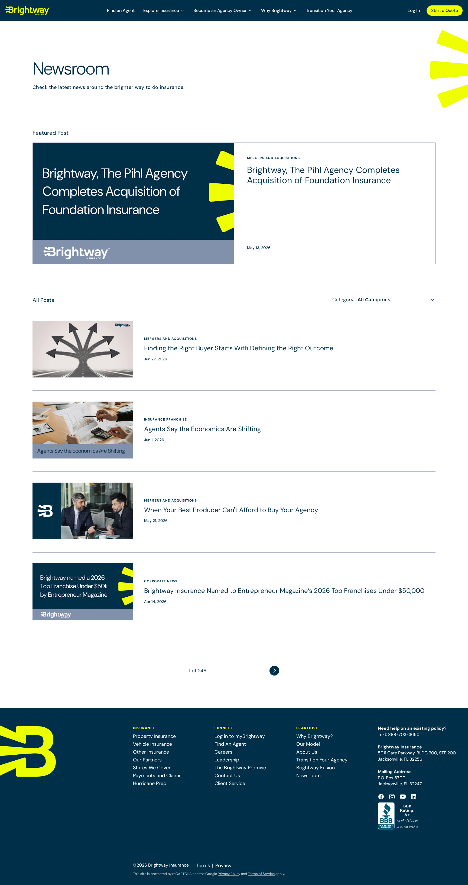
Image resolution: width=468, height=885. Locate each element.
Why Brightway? (314, 736)
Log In (414, 10)
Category (342, 299)
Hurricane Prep (149, 783)
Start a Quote (444, 10)
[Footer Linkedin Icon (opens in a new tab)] (413, 796)
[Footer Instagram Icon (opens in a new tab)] (392, 796)
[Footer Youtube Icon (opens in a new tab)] (402, 796)
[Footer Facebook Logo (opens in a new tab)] (381, 796)
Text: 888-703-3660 (399, 734)
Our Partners (147, 760)
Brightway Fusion (315, 767)
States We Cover (152, 767)
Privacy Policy (229, 873)
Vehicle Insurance (152, 744)
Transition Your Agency (329, 10)
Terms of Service (261, 873)
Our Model (308, 744)
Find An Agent (230, 744)
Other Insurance (151, 752)
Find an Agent (121, 10)
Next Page (274, 671)
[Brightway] (40, 10)
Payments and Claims (157, 775)
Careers (223, 752)
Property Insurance (154, 736)
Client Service (229, 783)
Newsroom (308, 775)
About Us (306, 752)
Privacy (223, 865)
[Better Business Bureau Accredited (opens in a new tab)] (398, 815)
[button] (164, 10)
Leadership (226, 760)
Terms (203, 865)
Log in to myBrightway (239, 736)
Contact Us (227, 775)
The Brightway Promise (240, 767)
